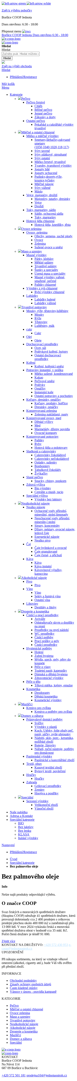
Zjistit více (8, 941)
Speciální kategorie (22, 862)
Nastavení (8, 845)
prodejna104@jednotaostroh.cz (46, 1075)
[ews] (26, 31)
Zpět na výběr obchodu (17, 66)
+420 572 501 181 (14, 1075)
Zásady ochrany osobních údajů (30, 984)
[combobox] (21, 54)
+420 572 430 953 (56, 945)
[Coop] (3, 62)
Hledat (6, 70)
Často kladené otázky (24, 988)
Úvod (13, 859)
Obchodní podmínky (23, 980)
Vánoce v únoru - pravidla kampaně (33, 991)
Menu (5, 87)
